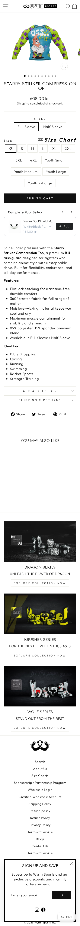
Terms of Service (40, 832)
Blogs (40, 839)
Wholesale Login (40, 790)
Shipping (23, 103)
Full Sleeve (26, 126)
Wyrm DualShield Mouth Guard (38, 221)
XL (54, 148)
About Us (40, 769)
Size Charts (40, 776)
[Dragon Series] (40, 541)
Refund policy (40, 811)
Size (40, 140)
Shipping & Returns (40, 400)
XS (11, 148)
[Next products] (71, 212)
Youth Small (54, 160)
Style (40, 118)
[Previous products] (62, 212)
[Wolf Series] (40, 686)
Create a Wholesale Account (40, 797)
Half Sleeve (53, 126)
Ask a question (40, 391)
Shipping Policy (40, 804)
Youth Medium (26, 171)
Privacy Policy (40, 825)
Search (40, 762)
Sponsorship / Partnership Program (40, 783)
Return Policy (40, 818)
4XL (33, 160)
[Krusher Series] (40, 614)
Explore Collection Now (40, 583)
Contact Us (40, 846)
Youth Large (56, 171)
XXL (68, 148)
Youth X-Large (40, 183)
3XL (19, 160)
